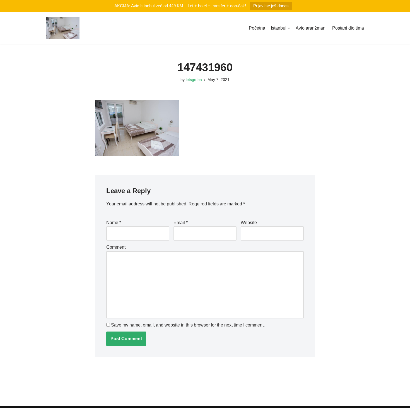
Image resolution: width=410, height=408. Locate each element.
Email (180, 222)
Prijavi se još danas (271, 5)
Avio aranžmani (311, 28)
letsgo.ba (194, 79)
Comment (116, 247)
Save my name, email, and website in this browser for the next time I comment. (188, 325)
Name (113, 222)
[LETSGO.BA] (62, 28)
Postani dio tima (348, 28)
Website (249, 222)
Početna (257, 28)
